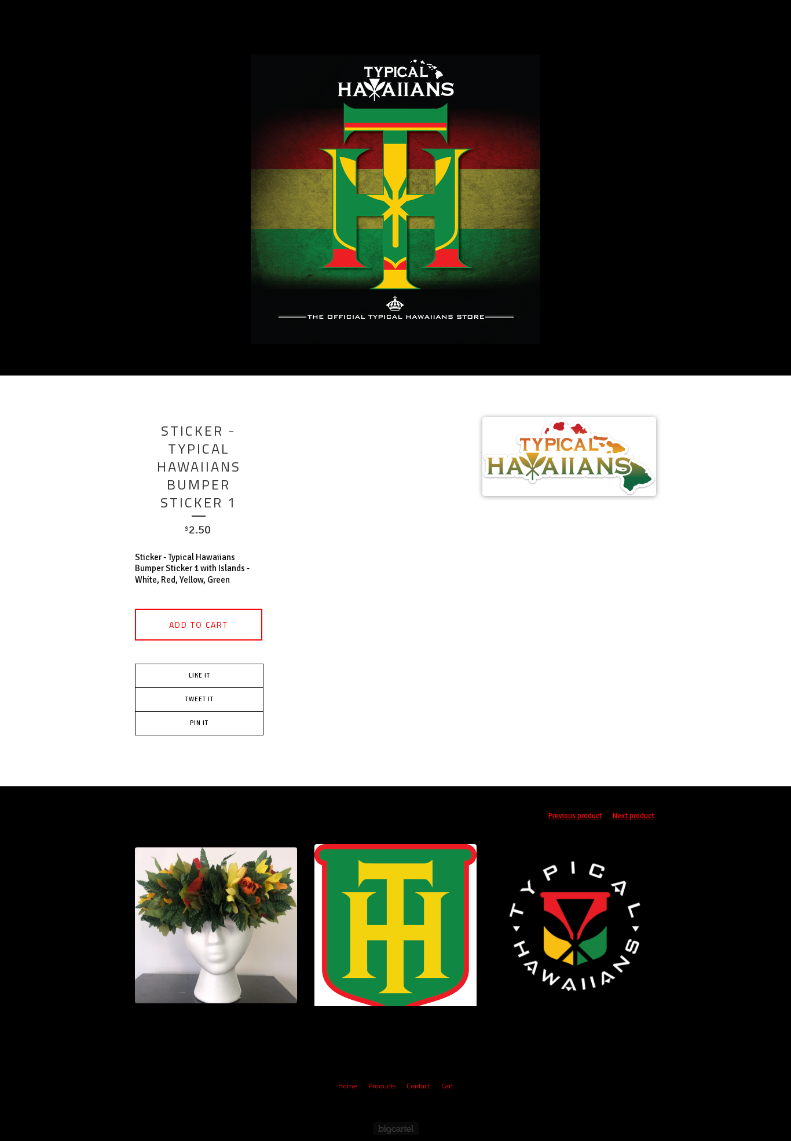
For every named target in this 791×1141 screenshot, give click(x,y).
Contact (405, 17)
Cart (448, 17)
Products (352, 17)
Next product (633, 815)
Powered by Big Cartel (396, 1128)
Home (347, 1085)
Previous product (575, 815)
